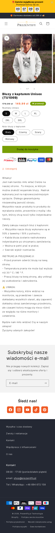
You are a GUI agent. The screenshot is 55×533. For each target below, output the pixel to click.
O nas (9, 454)
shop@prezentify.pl (25, 478)
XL (35, 113)
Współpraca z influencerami (21, 447)
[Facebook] (10, 409)
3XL (20, 120)
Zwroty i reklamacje (16, 433)
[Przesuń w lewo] (20, 89)
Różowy (10, 139)
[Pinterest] (44, 409)
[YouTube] (27, 409)
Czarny (23, 132)
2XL (8, 120)
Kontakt (10, 440)
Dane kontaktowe (38, 527)
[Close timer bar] (52, 2)
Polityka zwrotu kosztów (32, 517)
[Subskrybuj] (45, 383)
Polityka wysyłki (20, 527)
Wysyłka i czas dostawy (19, 426)
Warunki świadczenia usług (40, 522)
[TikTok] (36, 409)
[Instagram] (19, 409)
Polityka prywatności (15, 522)
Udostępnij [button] (11, 168)
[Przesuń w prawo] (34, 89)
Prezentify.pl (25, 514)
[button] (6, 23)
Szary (38, 132)
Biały (8, 132)
